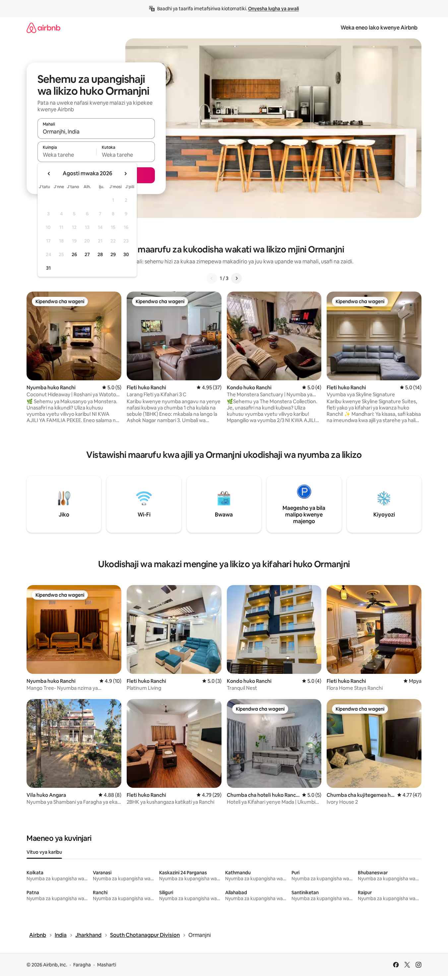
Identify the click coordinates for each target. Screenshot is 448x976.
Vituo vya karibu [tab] (44, 852)
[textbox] (67, 155)
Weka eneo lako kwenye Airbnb (379, 27)
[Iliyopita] (212, 278)
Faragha (82, 965)
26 (74, 254)
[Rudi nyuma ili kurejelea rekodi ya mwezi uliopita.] (49, 174)
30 (126, 254)
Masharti (106, 965)
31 (48, 268)
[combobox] (96, 132)
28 (100, 254)
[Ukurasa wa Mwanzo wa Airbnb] (43, 27)
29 (113, 254)
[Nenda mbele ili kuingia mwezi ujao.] (125, 174)
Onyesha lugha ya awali (273, 9)
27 (87, 254)
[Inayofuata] (236, 278)
